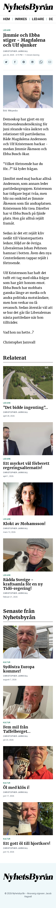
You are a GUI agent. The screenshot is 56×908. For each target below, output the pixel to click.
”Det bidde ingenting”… (25, 407)
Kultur (6, 662)
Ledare (38, 19)
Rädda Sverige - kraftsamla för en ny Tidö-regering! (23, 584)
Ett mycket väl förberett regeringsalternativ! (26, 465)
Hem (6, 19)
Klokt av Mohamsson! (24, 523)
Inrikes (21, 19)
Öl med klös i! (16, 787)
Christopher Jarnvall (15, 51)
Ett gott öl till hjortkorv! (26, 843)
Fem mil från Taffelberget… (16, 729)
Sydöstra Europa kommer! (18, 669)
